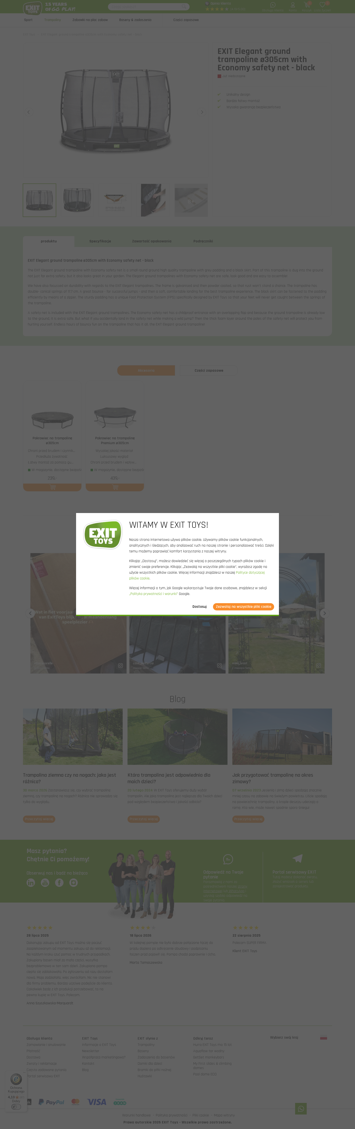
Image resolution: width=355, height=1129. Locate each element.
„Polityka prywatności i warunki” (153, 593)
